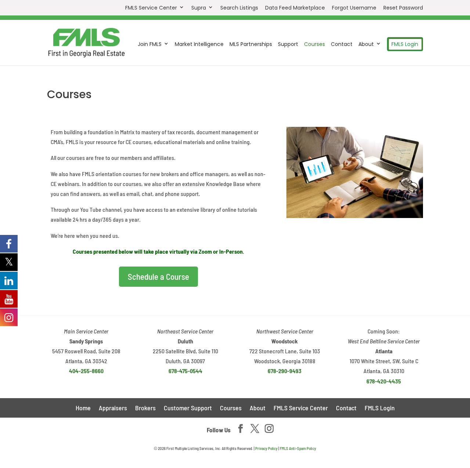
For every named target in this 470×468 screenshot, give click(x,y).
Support (288, 45)
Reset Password (403, 8)
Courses (314, 45)
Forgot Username (354, 8)
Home (83, 408)
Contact (341, 45)
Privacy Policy (266, 448)
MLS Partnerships (250, 45)
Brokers (145, 408)
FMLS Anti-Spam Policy (298, 448)
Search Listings (239, 8)
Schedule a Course (158, 276)
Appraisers (113, 408)
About (366, 44)
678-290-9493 (284, 370)
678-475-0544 (185, 370)
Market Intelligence (199, 45)
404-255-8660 (86, 370)
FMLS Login (404, 44)
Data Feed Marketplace (295, 8)
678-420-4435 (383, 381)
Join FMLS (150, 44)
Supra (198, 7)
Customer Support (188, 408)
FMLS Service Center (151, 7)
